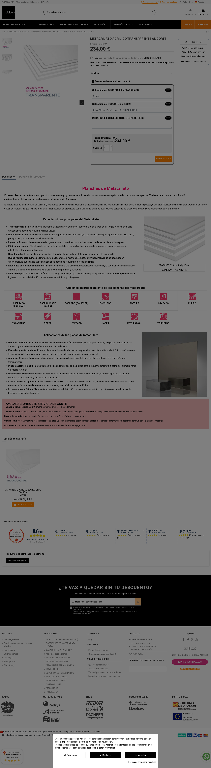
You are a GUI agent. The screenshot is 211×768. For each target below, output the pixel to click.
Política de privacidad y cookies (142, 762)
